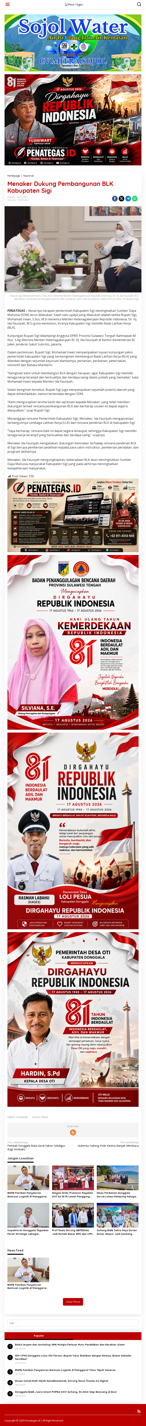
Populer (39, 1335)
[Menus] (8, 4)
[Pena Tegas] (74, 4)
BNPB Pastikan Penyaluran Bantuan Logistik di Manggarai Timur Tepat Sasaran (26, 1194)
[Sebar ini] (115, 198)
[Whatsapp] (135, 198)
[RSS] (73, 1132)
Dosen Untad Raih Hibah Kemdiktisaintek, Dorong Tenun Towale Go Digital (61, 1380)
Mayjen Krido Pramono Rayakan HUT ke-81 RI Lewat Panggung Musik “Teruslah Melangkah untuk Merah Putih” (72, 1194)
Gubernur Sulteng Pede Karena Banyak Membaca (108, 1144)
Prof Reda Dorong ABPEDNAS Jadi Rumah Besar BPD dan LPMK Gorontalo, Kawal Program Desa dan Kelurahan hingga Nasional (73, 1232)
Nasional (11, 200)
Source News (40, 1117)
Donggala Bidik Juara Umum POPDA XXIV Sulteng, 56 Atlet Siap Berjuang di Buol (66, 1391)
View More (73, 1302)
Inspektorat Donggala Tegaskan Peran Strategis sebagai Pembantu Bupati (27, 1232)
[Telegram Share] (128, 198)
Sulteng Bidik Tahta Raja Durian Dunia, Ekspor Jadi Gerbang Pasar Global (117, 1232)
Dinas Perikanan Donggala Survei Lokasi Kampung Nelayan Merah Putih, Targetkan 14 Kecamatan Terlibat (117, 1194)
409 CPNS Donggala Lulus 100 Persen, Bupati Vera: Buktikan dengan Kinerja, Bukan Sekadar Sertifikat (73, 1357)
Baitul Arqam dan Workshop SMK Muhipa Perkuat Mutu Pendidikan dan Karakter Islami (70, 1344)
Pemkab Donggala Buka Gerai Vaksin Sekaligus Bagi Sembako (36, 1146)
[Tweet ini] (121, 198)
